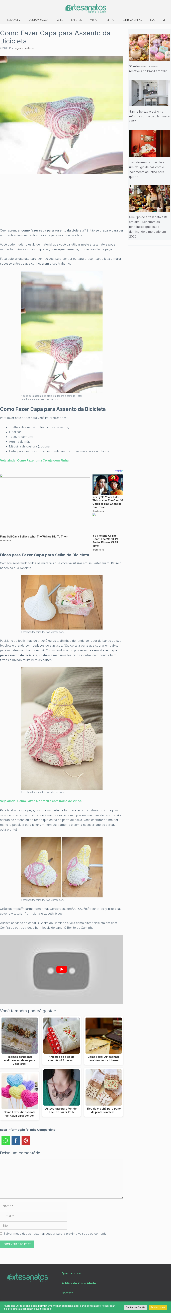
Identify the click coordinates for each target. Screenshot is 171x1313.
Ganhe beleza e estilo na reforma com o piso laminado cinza (149, 116)
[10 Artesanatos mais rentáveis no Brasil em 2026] (149, 58)
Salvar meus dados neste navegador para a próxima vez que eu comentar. (56, 1233)
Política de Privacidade (78, 1283)
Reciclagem (13, 19)
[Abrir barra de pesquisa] (164, 20)
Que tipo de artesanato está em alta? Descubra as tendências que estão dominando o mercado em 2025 (148, 226)
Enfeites (76, 19)
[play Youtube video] (61, 969)
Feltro (110, 19)
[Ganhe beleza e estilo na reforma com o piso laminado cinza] (149, 103)
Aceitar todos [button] (158, 1307)
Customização (38, 19)
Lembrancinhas (132, 19)
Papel (59, 19)
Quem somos (71, 1273)
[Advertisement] (61, 203)
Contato (67, 1293)
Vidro (93, 19)
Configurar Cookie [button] (135, 1307)
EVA (152, 19)
